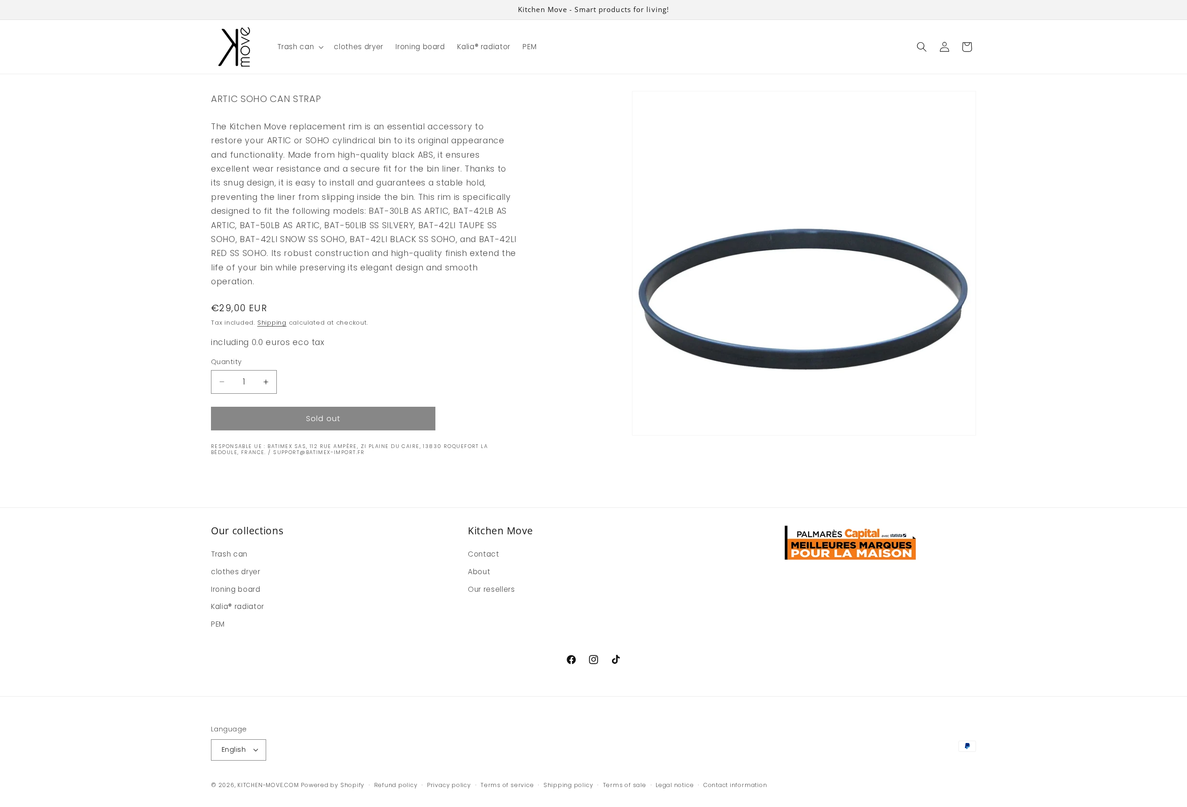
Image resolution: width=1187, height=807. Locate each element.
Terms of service (507, 785)
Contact (483, 554)
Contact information (735, 785)
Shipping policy (568, 785)
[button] (299, 47)
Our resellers (491, 589)
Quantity (226, 361)
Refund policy (396, 785)
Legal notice (675, 785)
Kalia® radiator (237, 606)
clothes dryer (236, 571)
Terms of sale (624, 785)
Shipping (272, 322)
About (479, 571)
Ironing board (236, 589)
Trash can (229, 554)
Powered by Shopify (332, 785)
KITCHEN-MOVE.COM (268, 785)
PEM (218, 624)
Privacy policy (449, 785)
